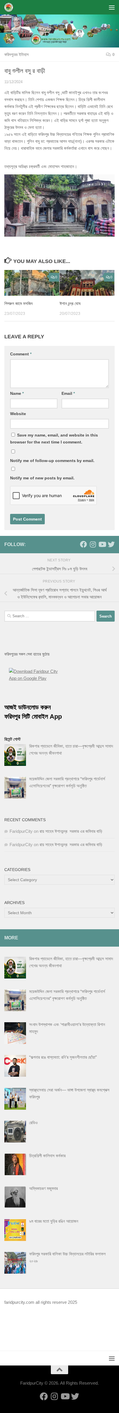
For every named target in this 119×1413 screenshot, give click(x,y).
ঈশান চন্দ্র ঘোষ (70, 303)
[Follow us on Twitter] (111, 544)
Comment (20, 354)
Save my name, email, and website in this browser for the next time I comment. (54, 438)
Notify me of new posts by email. (42, 478)
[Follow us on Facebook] (83, 544)
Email (68, 393)
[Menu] (112, 7)
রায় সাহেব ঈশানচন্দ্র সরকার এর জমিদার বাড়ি (71, 831)
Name (17, 393)
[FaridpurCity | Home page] (10, 7)
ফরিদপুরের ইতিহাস (16, 54)
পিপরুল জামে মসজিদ (18, 303)
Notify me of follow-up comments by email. (52, 460)
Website (18, 413)
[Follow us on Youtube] (101, 544)
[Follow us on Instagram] (92, 544)
